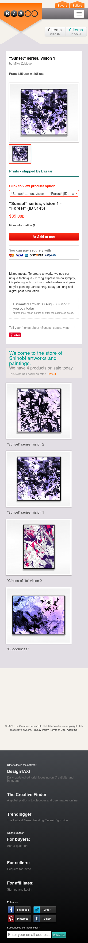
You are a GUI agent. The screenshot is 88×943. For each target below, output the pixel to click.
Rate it (52, 374)
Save (17, 334)
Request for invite (19, 869)
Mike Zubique (22, 63)
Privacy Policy (41, 729)
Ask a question (17, 846)
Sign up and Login (19, 889)
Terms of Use (57, 729)
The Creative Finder (26, 794)
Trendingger (19, 814)
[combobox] (44, 193)
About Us (72, 729)
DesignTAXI (18, 771)
